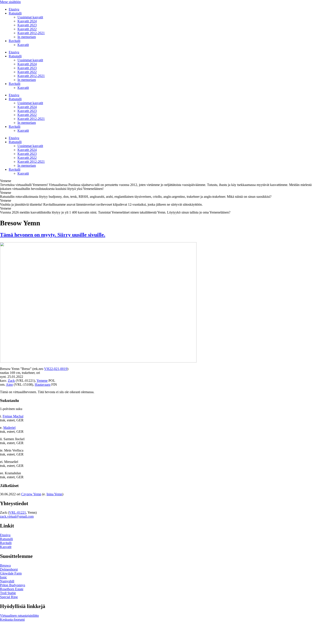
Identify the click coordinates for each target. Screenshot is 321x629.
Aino (9, 384)
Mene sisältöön (10, 2)
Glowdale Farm (11, 573)
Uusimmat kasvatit (30, 17)
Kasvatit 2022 (27, 29)
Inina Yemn (54, 494)
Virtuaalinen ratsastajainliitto (19, 615)
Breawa (5, 565)
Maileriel (9, 427)
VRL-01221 (17, 512)
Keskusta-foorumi (12, 619)
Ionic (3, 577)
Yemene (42, 380)
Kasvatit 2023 (27, 25)
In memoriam (26, 37)
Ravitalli (14, 41)
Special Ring (9, 597)
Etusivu (14, 9)
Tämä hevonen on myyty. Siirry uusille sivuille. (52, 235)
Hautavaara (42, 384)
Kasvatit (23, 45)
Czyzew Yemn (31, 494)
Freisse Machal (13, 416)
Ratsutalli (15, 13)
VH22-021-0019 (55, 369)
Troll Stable (8, 593)
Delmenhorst (9, 569)
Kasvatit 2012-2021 (31, 33)
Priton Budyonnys (12, 585)
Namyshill (7, 581)
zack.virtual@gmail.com (17, 516)
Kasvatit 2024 (27, 21)
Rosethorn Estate (11, 589)
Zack (11, 380)
